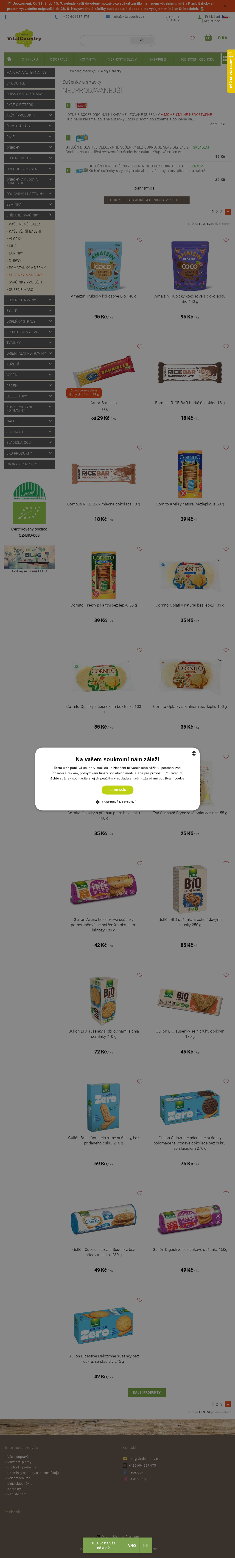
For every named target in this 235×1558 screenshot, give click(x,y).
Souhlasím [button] (118, 790)
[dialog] (117, 779)
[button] (118, 802)
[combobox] (194, 753)
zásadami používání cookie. (164, 778)
